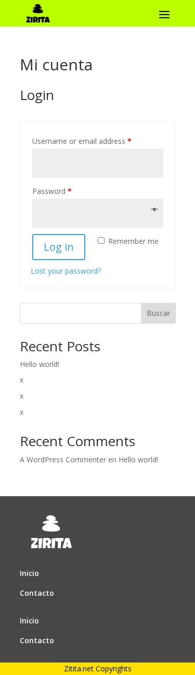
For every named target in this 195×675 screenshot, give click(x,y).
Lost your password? (66, 271)
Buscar (158, 313)
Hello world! (39, 364)
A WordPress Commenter (63, 459)
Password (52, 191)
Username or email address (82, 141)
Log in (59, 247)
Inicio (29, 573)
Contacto (37, 593)
